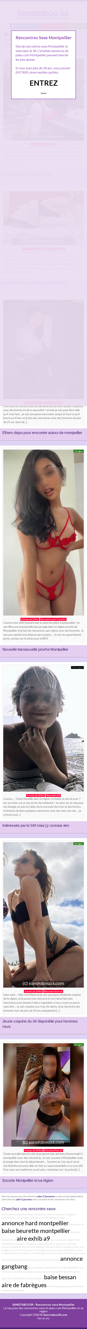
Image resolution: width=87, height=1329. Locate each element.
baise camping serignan (40, 1267)
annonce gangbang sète (14, 1247)
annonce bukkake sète (38, 1247)
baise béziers (57, 1247)
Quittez (44, 93)
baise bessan (60, 1276)
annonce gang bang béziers (62, 1250)
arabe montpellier (46, 1243)
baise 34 (79, 1224)
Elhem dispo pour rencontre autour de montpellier (42, 433)
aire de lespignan (39, 1250)
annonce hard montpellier (35, 1222)
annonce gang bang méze (60, 1286)
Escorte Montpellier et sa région (27, 1180)
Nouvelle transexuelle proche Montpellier (35, 649)
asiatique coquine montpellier (48, 1271)
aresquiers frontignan (25, 1243)
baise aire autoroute (66, 1243)
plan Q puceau (24, 1199)
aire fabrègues (39, 1253)
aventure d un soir (11, 1217)
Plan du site (43, 1318)
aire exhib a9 (33, 1238)
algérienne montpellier (14, 1278)
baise (72, 1224)
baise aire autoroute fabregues (63, 1253)
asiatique (69, 1247)
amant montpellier (36, 1214)
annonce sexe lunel (31, 1217)
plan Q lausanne (46, 1196)
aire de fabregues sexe (53, 1217)
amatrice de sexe (55, 1214)
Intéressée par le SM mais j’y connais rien (35, 825)
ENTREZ (44, 82)
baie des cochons (72, 1271)
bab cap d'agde (25, 1271)
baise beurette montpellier (36, 1230)
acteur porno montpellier (14, 1214)
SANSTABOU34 (22, 1304)
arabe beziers (24, 1253)
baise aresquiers (59, 1239)
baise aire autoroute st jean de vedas (41, 1260)
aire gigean (70, 1214)
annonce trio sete (21, 1250)
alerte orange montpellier (65, 1267)
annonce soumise (35, 1278)
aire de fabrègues (24, 1284)
